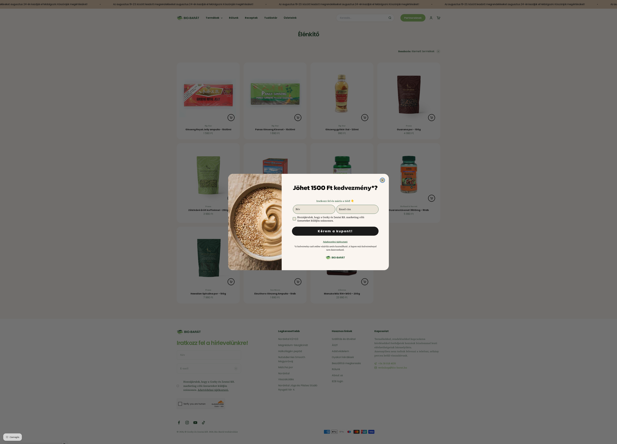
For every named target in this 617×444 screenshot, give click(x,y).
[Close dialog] (382, 180)
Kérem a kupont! (335, 231)
